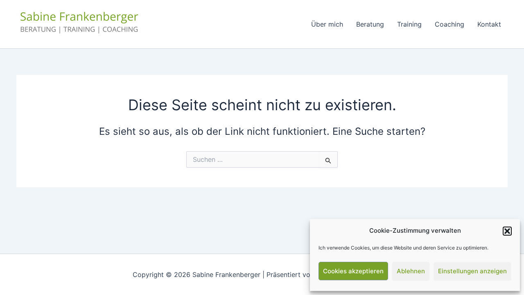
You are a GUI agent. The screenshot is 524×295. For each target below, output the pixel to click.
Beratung (370, 24)
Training (409, 24)
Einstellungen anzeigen (472, 271)
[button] (507, 231)
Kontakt (489, 24)
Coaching (449, 24)
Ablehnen (411, 271)
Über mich (327, 24)
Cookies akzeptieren (353, 271)
